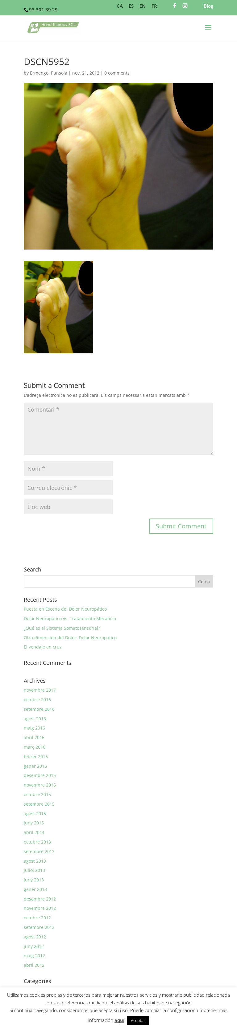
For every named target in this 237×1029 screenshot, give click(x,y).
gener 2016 (35, 766)
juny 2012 (34, 946)
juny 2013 (34, 880)
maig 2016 (34, 728)
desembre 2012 (40, 899)
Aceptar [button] (138, 1020)
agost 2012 (35, 937)
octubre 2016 (37, 699)
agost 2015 (35, 813)
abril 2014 (34, 832)
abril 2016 (34, 737)
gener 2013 (35, 889)
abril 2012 (34, 965)
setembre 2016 (39, 709)
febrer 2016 (36, 756)
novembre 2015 (40, 785)
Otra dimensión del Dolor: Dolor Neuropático (70, 638)
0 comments (117, 73)
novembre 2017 (40, 690)
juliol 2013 (34, 870)
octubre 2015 (37, 794)
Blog (208, 6)
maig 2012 (34, 955)
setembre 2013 (39, 851)
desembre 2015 (40, 775)
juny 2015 (34, 823)
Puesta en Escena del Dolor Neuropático (65, 609)
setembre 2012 (39, 927)
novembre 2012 (40, 908)
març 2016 (34, 747)
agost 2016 (35, 719)
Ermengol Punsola (48, 73)
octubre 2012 (37, 918)
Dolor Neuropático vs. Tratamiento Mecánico (70, 618)
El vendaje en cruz (43, 647)
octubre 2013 (37, 842)
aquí (119, 1020)
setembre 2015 (39, 804)
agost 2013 (35, 861)
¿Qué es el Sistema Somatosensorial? (62, 628)
